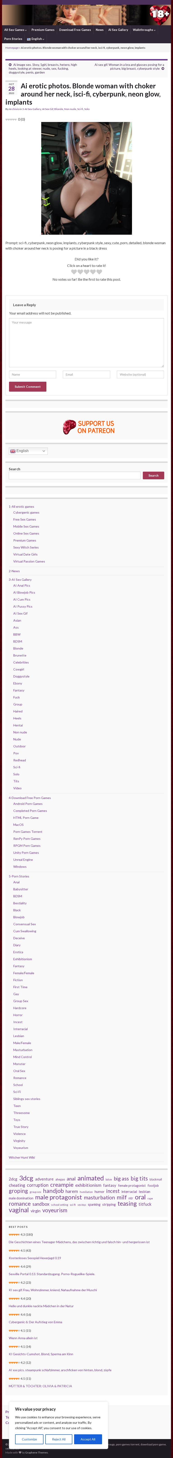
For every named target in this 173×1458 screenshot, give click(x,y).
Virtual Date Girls (25, 554)
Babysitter (20, 889)
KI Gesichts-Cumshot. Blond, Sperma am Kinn (41, 1354)
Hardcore (19, 1008)
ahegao (60, 1179)
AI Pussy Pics (22, 606)
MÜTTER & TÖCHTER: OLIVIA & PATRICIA (40, 1386)
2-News (14, 571)
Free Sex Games (24, 519)
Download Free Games (75, 30)
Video (17, 788)
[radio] (74, 272)
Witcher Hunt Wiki (22, 1157)
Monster (19, 1064)
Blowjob (19, 917)
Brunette (19, 655)
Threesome (21, 1113)
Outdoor (19, 746)
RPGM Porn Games (27, 845)
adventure (44, 1179)
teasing (127, 1203)
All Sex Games (14, 30)
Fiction (18, 980)
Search (14, 469)
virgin (36, 1210)
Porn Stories (13, 39)
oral (140, 1196)
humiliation (86, 1191)
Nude (17, 739)
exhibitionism (88, 1185)
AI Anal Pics (21, 585)
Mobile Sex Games (26, 526)
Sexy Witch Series (26, 547)
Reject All (59, 1439)
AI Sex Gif (47, 109)
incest (113, 1191)
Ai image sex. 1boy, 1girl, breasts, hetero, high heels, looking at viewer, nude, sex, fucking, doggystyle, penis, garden (43, 68)
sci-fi (73, 1204)
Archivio (14, 109)
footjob (153, 1185)
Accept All (88, 1439)
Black (17, 910)
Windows (20, 866)
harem (72, 1191)
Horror (18, 1015)
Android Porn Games (28, 804)
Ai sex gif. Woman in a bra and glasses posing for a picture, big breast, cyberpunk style (129, 66)
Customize (29, 1439)
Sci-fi (80, 109)
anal (71, 1178)
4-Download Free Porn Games (30, 798)
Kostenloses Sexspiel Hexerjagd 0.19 (35, 1258)
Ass (16, 627)
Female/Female (23, 973)
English (22, 451)
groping (18, 1190)
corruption (37, 1184)
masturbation (99, 1197)
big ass (121, 1178)
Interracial (20, 1029)
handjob (53, 1190)
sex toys (81, 1204)
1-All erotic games (21, 506)
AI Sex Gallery (118, 30)
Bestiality (20, 903)
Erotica (18, 952)
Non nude (70, 109)
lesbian (144, 1191)
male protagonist (58, 1197)
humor (100, 1191)
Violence (19, 1134)
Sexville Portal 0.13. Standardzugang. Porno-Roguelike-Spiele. (52, 1274)
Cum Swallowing (24, 931)
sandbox (40, 1203)
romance (20, 1203)
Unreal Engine (23, 859)
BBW (16, 634)
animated (90, 1178)
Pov (16, 753)
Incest (18, 1022)
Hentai (18, 725)
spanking (94, 1204)
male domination (21, 1198)
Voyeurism (20, 1148)
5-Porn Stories (19, 876)
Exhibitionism (22, 959)
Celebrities (21, 662)
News (100, 30)
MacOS (18, 825)
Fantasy (18, 690)
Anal (16, 882)
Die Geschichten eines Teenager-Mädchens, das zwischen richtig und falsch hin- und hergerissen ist (79, 1242)
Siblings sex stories (26, 1099)
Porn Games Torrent (27, 831)
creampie (61, 1184)
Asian (17, 620)
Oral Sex (19, 1071)
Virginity (19, 1141)
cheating (17, 1185)
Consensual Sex (24, 924)
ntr (131, 1198)
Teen (17, 1106)
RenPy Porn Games (27, 838)
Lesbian (18, 1036)
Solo (86, 109)
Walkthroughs (143, 30)
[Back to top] (162, 1447)
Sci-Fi (17, 1092)
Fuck (16, 697)
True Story (20, 1127)
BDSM (17, 641)
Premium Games (43, 30)
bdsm (109, 1179)
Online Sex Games (26, 533)
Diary (16, 945)
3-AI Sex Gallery (31, 109)
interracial (129, 1191)
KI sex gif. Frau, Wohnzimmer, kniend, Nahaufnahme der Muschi (53, 1290)
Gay (16, 994)
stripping (109, 1204)
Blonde (58, 109)
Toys (16, 1120)
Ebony (17, 683)
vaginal (19, 1209)
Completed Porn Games (30, 811)
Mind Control (22, 1057)
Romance (19, 1078)
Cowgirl (18, 669)
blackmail (156, 1179)
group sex (35, 1191)
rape (150, 1198)
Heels (17, 718)
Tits (16, 781)
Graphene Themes (36, 1452)
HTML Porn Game (26, 818)
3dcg (26, 1178)
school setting (59, 1204)
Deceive (19, 938)
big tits (139, 1178)
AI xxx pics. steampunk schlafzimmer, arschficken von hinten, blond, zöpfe (60, 1370)
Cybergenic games (26, 512)
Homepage (12, 47)
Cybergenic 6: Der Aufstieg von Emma (35, 1322)
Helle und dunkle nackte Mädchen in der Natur (41, 1306)
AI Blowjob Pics (24, 592)
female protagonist (132, 1185)
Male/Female (22, 1043)
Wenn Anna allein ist (23, 1338)
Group (17, 704)
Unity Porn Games (26, 852)
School (18, 1085)
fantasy (109, 1185)
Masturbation (22, 1050)
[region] (58, 1425)
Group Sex (20, 1001)
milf (122, 1197)
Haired (18, 711)
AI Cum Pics (21, 599)
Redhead (19, 760)
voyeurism (54, 1210)
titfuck (145, 1204)
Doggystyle (21, 676)
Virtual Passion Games (29, 561)
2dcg (13, 1179)
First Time (20, 987)
